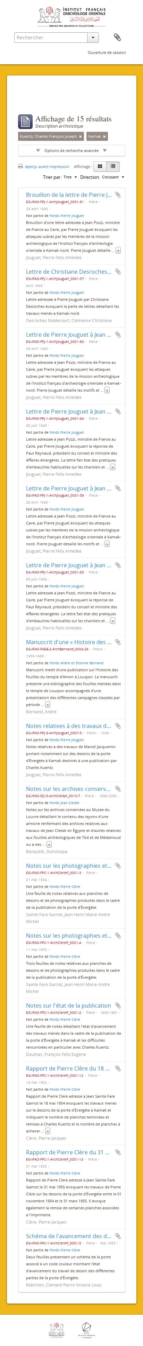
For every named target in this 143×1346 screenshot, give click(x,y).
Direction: (90, 177)
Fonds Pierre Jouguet (67, 215)
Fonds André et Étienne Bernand (76, 662)
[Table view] (113, 166)
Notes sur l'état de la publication (68, 1005)
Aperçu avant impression (46, 166)
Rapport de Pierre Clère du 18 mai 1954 (77, 1068)
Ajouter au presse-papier (118, 194)
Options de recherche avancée (71, 150)
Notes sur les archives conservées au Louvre (84, 789)
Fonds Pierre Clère (65, 886)
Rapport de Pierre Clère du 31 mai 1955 (77, 1152)
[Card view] (100, 166)
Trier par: (52, 177)
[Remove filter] (80, 136)
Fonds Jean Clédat (64, 802)
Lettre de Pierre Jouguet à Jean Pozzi (73, 334)
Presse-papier (117, 37)
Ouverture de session (107, 52)
